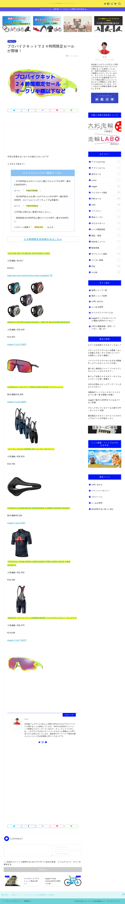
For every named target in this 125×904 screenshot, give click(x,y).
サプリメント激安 (105, 254)
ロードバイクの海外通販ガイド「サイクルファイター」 (62, 3)
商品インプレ (105, 217)
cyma (105, 180)
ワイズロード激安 (105, 193)
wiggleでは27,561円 (16, 640)
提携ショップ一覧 (99, 290)
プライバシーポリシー (100, 491)
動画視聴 (105, 248)
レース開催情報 (105, 229)
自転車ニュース (105, 242)
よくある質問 (97, 307)
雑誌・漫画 (105, 236)
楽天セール (105, 174)
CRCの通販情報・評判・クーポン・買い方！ (103, 327)
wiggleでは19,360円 (16, 402)
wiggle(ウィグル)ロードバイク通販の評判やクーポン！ (103, 319)
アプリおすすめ (105, 162)
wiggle (105, 186)
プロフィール (96, 497)
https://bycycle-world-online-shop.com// (29, 275)
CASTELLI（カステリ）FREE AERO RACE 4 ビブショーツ (35, 387)
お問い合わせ (97, 301)
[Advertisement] (42, 134)
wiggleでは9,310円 (16, 523)
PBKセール (12, 41)
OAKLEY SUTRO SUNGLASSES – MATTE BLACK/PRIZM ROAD (38, 322)
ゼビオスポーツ (105, 223)
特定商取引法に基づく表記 (102, 509)
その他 (105, 272)
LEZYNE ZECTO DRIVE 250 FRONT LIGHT (29, 253)
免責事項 (27, 901)
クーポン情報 (105, 260)
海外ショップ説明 (99, 296)
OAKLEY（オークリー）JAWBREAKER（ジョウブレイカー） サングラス (42, 618)
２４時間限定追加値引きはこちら (43, 239)
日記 (105, 266)
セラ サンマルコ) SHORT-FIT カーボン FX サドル (31, 449)
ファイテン (105, 211)
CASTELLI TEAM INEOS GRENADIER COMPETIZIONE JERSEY (38, 508)
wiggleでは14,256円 (16, 344)
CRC (105, 205)
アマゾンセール (105, 168)
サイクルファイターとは (102, 312)
